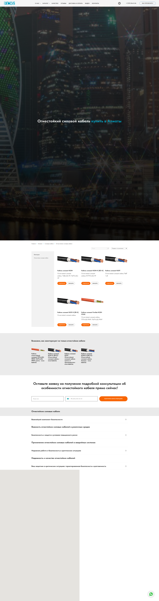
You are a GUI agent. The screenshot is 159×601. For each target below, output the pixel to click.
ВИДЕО (87, 3)
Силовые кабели (49, 243)
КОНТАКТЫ (95, 3)
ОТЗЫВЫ (63, 3)
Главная (33, 243)
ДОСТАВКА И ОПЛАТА (76, 3)
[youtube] (119, 3)
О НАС (37, 3)
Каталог (40, 243)
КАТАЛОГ (46, 3)
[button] (147, 3)
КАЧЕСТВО (55, 3)
